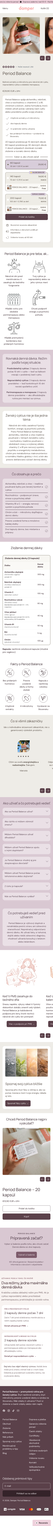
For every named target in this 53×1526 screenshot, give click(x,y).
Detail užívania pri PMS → (16, 1326)
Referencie (8, 1432)
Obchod (7, 1423)
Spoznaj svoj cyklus (12, 1441)
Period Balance (10, 1419)
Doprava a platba (37, 1419)
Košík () (45, 9)
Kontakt (33, 1462)
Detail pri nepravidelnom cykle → (20, 1356)
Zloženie (7, 1428)
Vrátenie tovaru (36, 1458)
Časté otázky (35, 1431)
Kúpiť (26, 1216)
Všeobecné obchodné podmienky (34, 1443)
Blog (5, 1453)
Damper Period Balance (20, 1500)
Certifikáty (34, 1435)
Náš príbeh (8, 1437)
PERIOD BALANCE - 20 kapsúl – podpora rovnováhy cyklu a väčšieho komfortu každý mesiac (26, 187)
